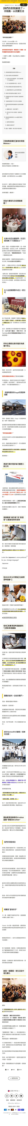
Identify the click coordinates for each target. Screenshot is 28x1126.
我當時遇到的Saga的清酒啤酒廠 (14, 90)
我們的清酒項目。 (11, 122)
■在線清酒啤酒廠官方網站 (9, 617)
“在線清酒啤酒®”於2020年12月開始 (14, 101)
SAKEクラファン (9, 5)
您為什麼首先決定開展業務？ (12, 75)
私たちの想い (19, 5)
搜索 (7, 1100)
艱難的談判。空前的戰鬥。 (13, 109)
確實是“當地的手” (11, 125)
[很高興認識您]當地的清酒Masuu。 (14, 72)
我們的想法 (14, 1078)
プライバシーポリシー (14, 1103)
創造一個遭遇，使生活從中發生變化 (14, 128)
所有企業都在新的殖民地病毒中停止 (14, 86)
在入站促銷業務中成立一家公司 (14, 83)
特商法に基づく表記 (14, 1106)
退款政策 (19, 1100)
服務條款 (12, 1100)
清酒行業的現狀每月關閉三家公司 (13, 93)
